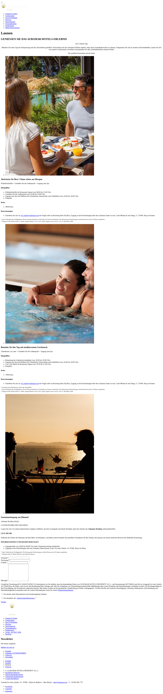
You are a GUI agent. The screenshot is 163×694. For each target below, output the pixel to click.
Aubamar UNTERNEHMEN (15, 653)
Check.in (8, 655)
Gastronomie (9, 16)
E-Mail (4, 562)
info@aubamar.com (60, 682)
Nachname (5, 560)
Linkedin (8, 689)
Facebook (9, 686)
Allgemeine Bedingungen (14, 677)
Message (4, 580)
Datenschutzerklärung (65, 590)
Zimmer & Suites (11, 14)
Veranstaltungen (11, 24)
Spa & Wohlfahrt (11, 18)
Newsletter (9, 657)
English (8, 663)
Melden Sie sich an (7, 647)
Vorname (4, 558)
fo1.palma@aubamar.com (30, 215)
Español (8, 661)
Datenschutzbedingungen (25, 598)
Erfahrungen (9, 26)
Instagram (9, 691)
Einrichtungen (10, 22)
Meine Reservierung (12, 28)
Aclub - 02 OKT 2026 (13, 632)
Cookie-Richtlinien (12, 679)
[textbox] (19, 558)
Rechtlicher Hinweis (12, 673)
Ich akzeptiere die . (20, 598)
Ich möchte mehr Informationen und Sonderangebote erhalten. (25, 594)
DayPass (8, 634)
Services (8, 20)
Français (8, 667)
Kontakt (8, 651)
